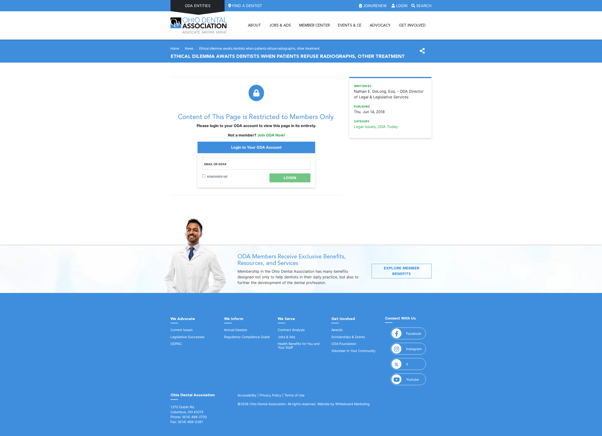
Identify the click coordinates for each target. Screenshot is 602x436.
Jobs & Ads (280, 25)
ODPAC (176, 344)
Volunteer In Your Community (353, 351)
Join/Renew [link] (375, 5)
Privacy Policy (270, 395)
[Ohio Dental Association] (198, 25)
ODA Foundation (343, 344)
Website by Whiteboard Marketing (343, 404)
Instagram (416, 349)
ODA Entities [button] (197, 5)
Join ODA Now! (271, 135)
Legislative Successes (187, 337)
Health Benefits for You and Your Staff (299, 345)
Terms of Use (294, 395)
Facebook (416, 333)
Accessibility (247, 395)
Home (174, 48)
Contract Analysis (291, 330)
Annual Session (235, 330)
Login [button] (401, 5)
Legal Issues (365, 126)
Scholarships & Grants (348, 337)
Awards (337, 330)
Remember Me (217, 176)
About (254, 25)
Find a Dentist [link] (246, 5)
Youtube (416, 379)
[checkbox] (203, 175)
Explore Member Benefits (401, 271)
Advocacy (380, 25)
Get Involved (412, 25)
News (189, 48)
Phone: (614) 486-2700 (188, 417)
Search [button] (423, 5)
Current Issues (181, 330)
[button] (289, 177)
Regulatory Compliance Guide (247, 337)
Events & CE (349, 25)
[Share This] (422, 51)
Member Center (314, 25)
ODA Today (388, 126)
